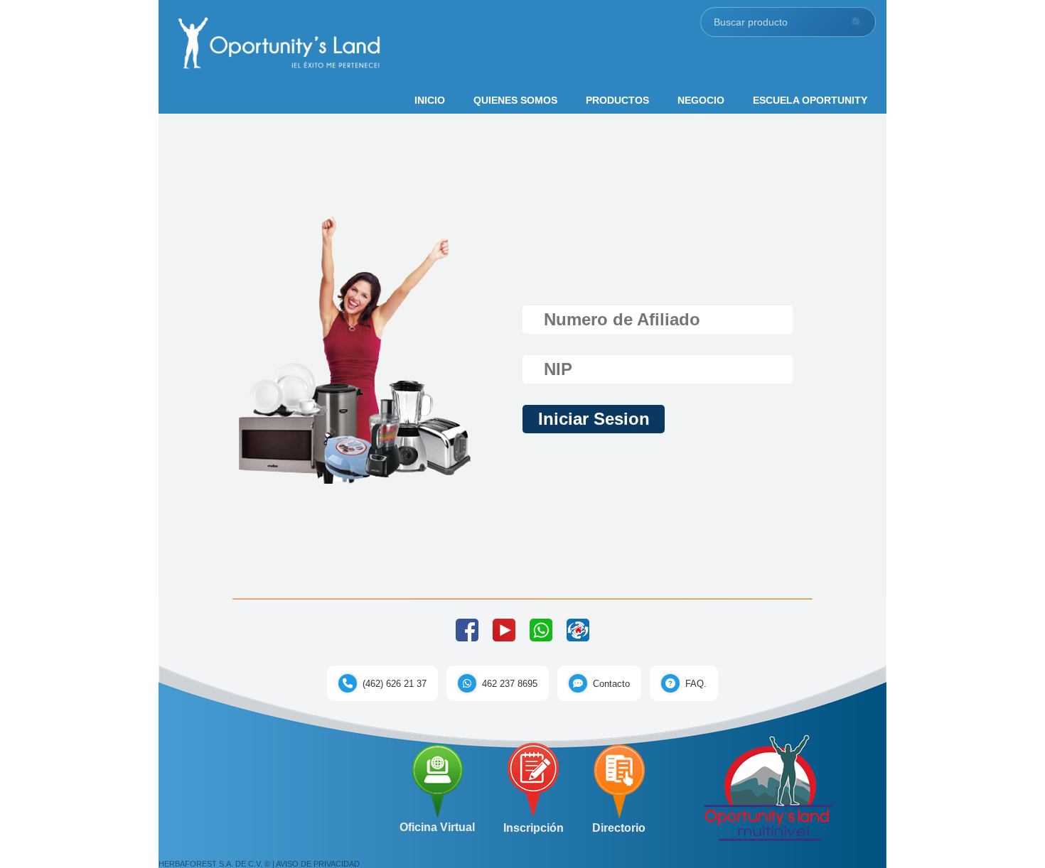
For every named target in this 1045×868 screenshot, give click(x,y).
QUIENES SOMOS (515, 100)
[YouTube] (504, 631)
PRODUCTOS (617, 100)
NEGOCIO (700, 100)
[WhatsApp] (541, 631)
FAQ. (696, 683)
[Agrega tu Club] (578, 631)
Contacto (611, 683)
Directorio (618, 828)
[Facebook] (467, 631)
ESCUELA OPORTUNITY (810, 100)
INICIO (429, 100)
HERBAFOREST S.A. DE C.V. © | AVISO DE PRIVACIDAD (259, 863)
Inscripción (533, 828)
